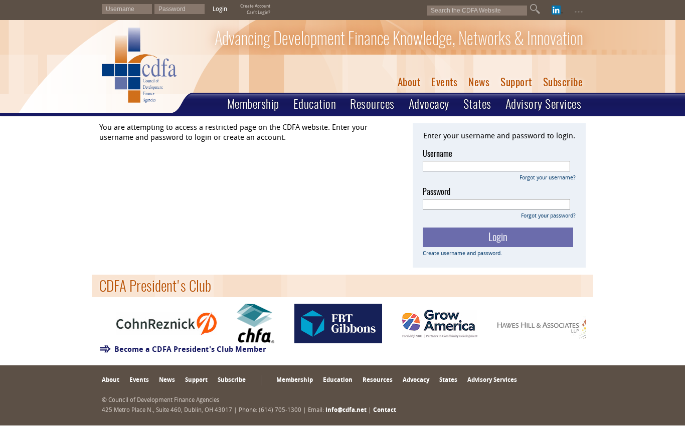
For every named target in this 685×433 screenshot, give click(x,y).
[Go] (535, 9)
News (478, 82)
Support (516, 82)
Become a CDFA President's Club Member (190, 350)
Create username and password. (462, 254)
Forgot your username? (548, 178)
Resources (372, 104)
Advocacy (429, 104)
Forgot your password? (548, 216)
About (409, 82)
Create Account (255, 6)
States (477, 104)
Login (220, 10)
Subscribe (563, 82)
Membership (253, 104)
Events (444, 82)
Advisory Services (543, 104)
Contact (384, 410)
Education (314, 104)
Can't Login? (258, 13)
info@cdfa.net (346, 410)
